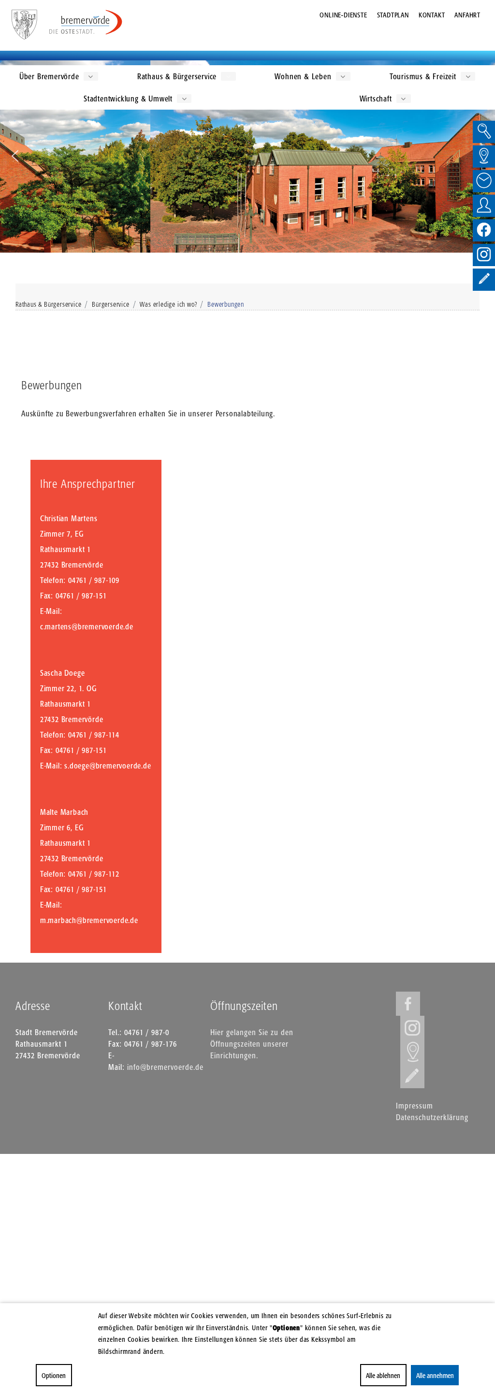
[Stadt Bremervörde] (86, 22)
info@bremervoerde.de (165, 1067)
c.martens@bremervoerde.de (86, 626)
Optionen (54, 1375)
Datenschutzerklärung (432, 1117)
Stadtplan (393, 15)
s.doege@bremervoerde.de (107, 765)
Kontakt (432, 15)
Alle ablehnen (383, 1375)
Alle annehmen (434, 1375)
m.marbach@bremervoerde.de (89, 920)
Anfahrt (467, 15)
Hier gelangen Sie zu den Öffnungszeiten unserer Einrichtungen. (251, 1043)
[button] (15, 156)
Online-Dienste (343, 15)
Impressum (414, 1105)
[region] (247, 156)
